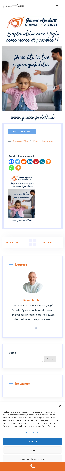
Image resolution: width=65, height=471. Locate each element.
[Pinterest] (36, 161)
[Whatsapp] (11, 168)
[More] (18, 168)
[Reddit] (24, 161)
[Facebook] (11, 161)
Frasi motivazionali (22, 132)
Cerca (12, 352)
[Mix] (48, 161)
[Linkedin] (30, 161)
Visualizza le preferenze (33, 458)
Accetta (32, 441)
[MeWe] (42, 161)
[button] (60, 405)
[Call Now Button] (32, 466)
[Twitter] (17, 161)
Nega (32, 450)
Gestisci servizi (32, 432)
